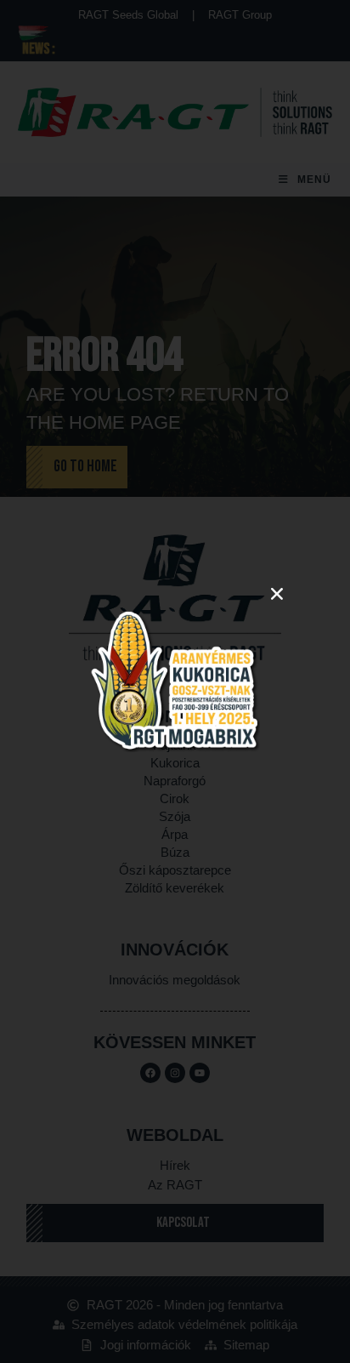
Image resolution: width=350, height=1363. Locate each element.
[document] (175, 681)
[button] (276, 593)
